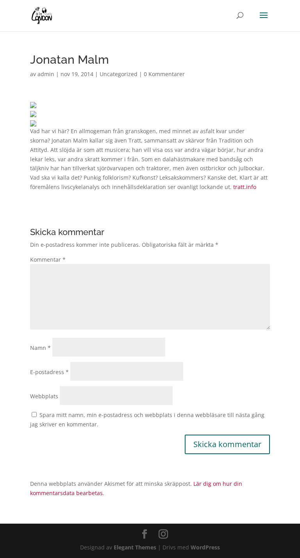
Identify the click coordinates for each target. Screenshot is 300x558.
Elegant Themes (135, 547)
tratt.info (244, 187)
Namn (40, 347)
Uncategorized (119, 74)
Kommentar (48, 259)
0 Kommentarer (164, 74)
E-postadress (49, 372)
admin (46, 74)
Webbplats (44, 396)
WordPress (205, 547)
